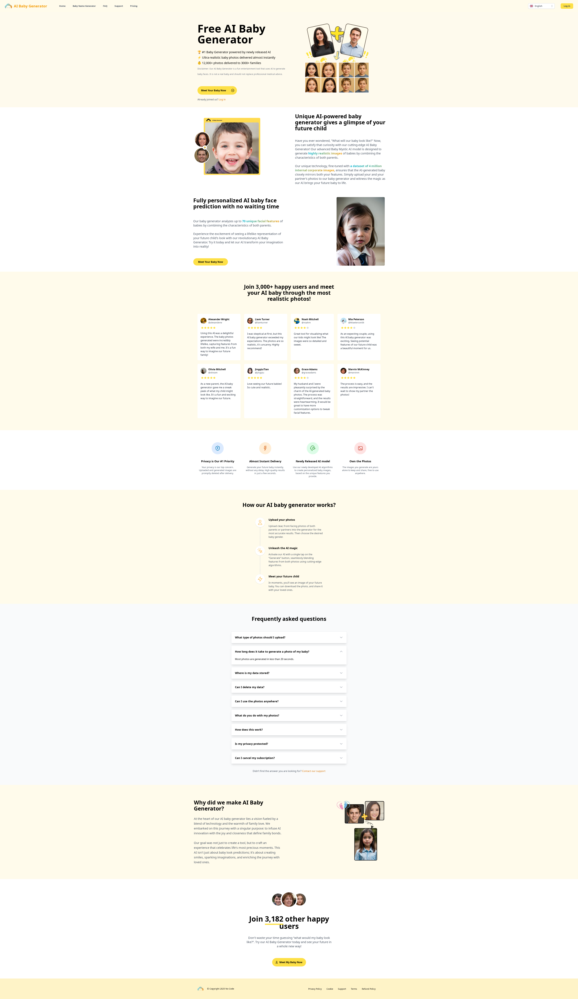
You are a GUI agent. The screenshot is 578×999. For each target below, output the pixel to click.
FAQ (105, 6)
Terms (354, 988)
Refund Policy (369, 988)
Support (119, 6)
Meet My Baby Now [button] (290, 962)
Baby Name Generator (84, 6)
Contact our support (313, 771)
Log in (567, 6)
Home (62, 6)
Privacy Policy (315, 988)
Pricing (133, 6)
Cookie (329, 988)
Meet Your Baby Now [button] (213, 90)
